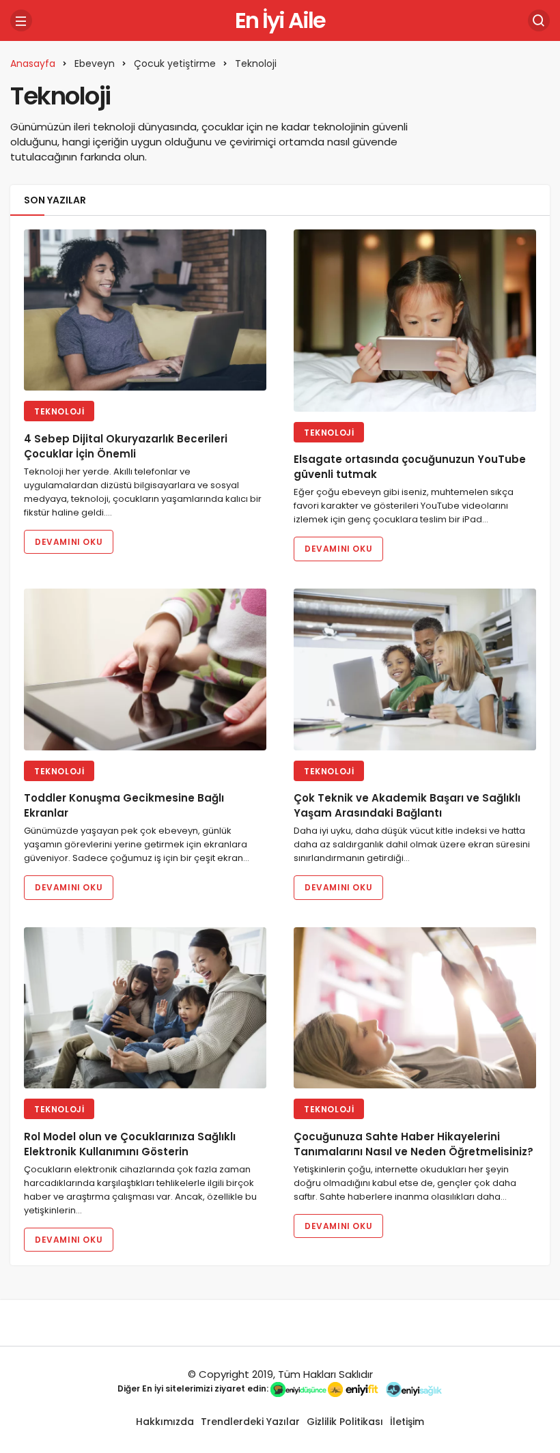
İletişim (407, 1421)
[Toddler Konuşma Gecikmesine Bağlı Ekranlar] (145, 669)
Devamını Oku (68, 542)
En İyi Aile (280, 20)
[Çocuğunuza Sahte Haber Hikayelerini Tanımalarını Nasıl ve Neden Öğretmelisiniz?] (415, 1008)
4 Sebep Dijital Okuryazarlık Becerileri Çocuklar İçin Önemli (125, 446)
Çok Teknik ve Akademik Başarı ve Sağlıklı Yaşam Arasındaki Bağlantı (407, 806)
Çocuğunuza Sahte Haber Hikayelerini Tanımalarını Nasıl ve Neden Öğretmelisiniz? (413, 1144)
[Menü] (21, 20)
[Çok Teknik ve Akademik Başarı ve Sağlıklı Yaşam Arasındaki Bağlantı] (415, 669)
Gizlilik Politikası (345, 1421)
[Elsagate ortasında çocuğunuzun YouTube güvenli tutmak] (415, 320)
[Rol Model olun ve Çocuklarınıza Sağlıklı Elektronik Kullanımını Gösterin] (145, 1008)
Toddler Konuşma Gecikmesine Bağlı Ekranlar (124, 806)
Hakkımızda (165, 1421)
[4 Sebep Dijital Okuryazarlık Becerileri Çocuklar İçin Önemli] (145, 310)
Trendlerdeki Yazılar (250, 1421)
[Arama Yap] (539, 20)
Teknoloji (59, 411)
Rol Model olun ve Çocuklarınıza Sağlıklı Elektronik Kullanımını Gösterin (130, 1144)
